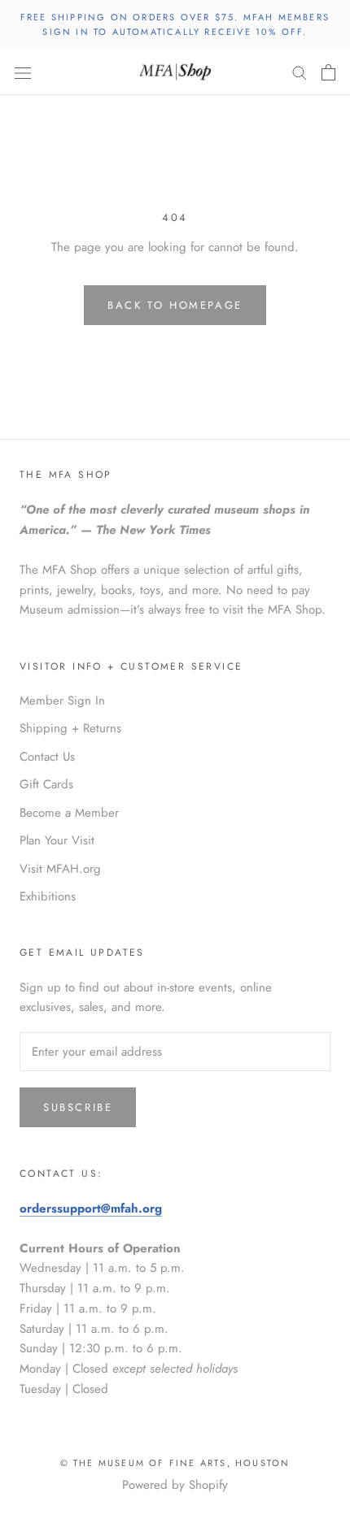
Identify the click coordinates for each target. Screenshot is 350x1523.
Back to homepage (175, 305)
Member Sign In (62, 700)
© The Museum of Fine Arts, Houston (175, 1462)
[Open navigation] (23, 72)
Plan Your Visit (57, 840)
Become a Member (69, 813)
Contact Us (47, 757)
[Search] (299, 72)
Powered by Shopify (175, 1485)
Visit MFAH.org (60, 869)
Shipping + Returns (70, 728)
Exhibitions (48, 896)
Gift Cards (46, 784)
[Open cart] (328, 72)
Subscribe (77, 1107)
